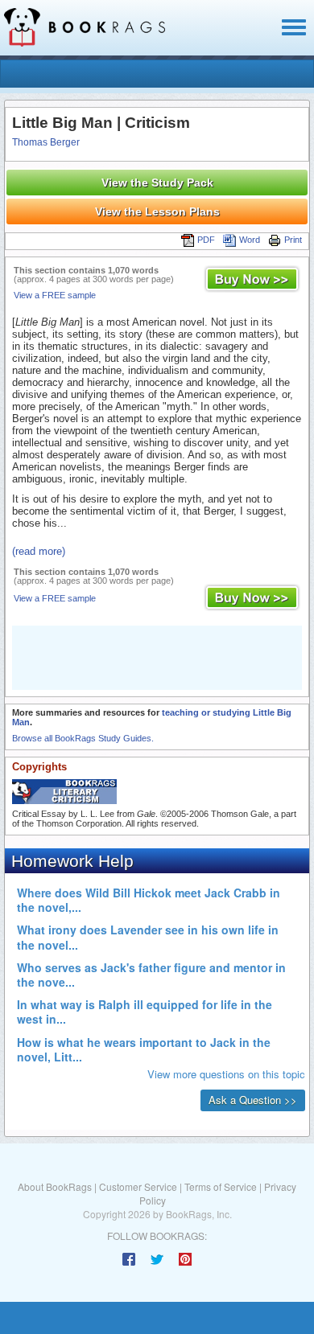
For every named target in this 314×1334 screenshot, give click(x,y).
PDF (206, 239)
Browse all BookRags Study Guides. (83, 738)
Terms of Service (220, 1186)
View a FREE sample (55, 295)
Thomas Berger (46, 142)
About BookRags (55, 1186)
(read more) (38, 551)
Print (293, 239)
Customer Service (138, 1186)
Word (249, 239)
